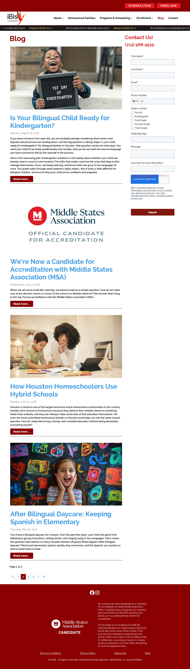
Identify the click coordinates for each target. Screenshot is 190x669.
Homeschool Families (81, 18)
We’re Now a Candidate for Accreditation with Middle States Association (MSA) (61, 269)
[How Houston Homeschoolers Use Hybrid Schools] (66, 346)
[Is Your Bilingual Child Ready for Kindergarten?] (66, 78)
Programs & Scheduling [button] (115, 18)
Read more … (21, 179)
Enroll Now (169, 5)
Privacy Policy (87, 653)
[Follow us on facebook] (92, 593)
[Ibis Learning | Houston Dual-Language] (12, 18)
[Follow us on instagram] (97, 593)
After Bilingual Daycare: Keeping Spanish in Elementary (60, 518)
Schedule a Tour (140, 5)
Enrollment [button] (144, 18)
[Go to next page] (38, 577)
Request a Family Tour (30, 28)
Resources (120, 653)
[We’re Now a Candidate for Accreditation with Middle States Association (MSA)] (66, 221)
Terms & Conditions (50, 653)
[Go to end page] (44, 577)
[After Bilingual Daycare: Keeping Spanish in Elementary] (66, 474)
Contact (173, 18)
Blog (161, 18)
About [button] (58, 18)
